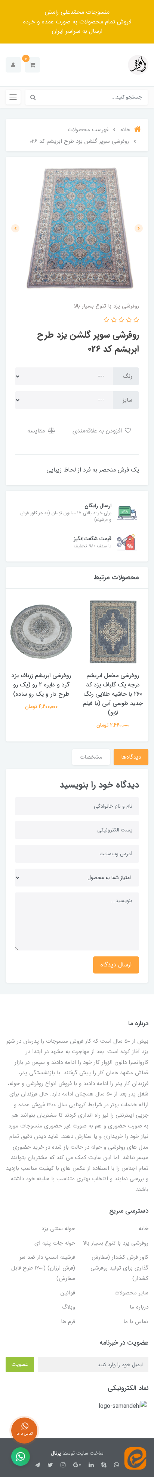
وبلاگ (68, 1307)
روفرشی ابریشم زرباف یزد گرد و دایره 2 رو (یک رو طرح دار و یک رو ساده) (41, 685)
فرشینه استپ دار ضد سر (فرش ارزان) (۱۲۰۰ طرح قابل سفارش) (43, 1268)
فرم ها (68, 1321)
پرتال (56, 1453)
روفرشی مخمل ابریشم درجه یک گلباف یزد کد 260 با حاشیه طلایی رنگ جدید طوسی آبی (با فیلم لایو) (113, 694)
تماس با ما (135, 1321)
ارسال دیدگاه (116, 964)
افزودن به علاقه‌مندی (98, 430)
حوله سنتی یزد (58, 1228)
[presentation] (139, 228)
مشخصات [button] (91, 757)
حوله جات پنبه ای (54, 1243)
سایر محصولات (131, 1292)
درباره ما (139, 1307)
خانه (143, 1228)
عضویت (20, 1364)
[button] (32, 65)
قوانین (68, 1292)
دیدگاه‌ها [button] (131, 757)
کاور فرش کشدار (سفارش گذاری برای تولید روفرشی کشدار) (119, 1268)
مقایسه (37, 430)
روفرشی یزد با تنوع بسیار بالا (115, 1243)
